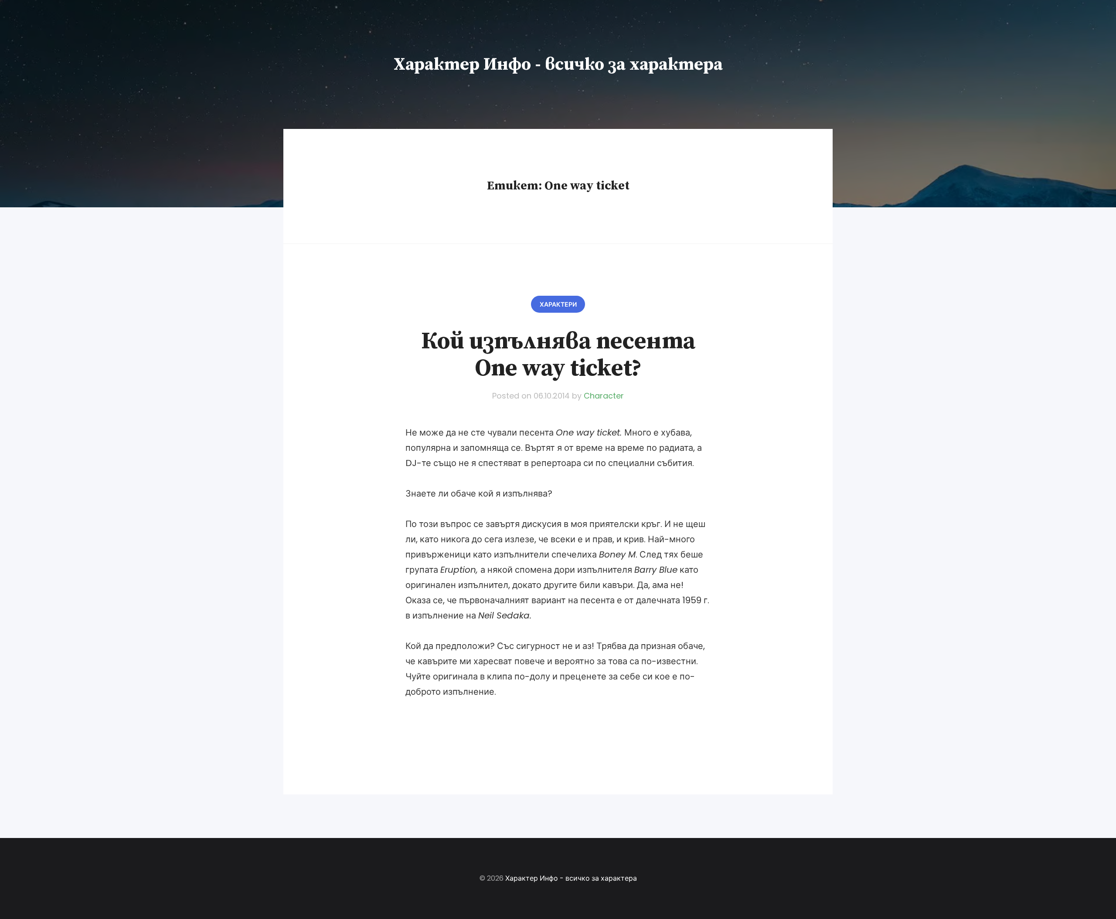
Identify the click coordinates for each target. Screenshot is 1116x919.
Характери (558, 304)
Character (604, 395)
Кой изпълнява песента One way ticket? (558, 355)
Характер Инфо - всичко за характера (558, 64)
